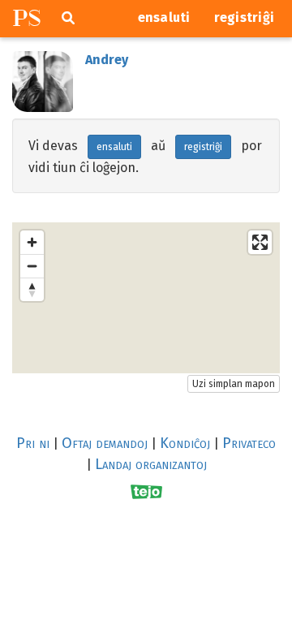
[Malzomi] (32, 266)
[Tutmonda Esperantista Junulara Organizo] (146, 491)
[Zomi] (32, 242)
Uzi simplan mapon (233, 384)
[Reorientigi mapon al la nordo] (32, 289)
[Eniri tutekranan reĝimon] (260, 242)
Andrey (106, 59)
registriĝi (244, 17)
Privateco (249, 443)
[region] (146, 297)
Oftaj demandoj (105, 443)
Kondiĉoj (185, 443)
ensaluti (164, 17)
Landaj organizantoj (151, 464)
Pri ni (32, 443)
